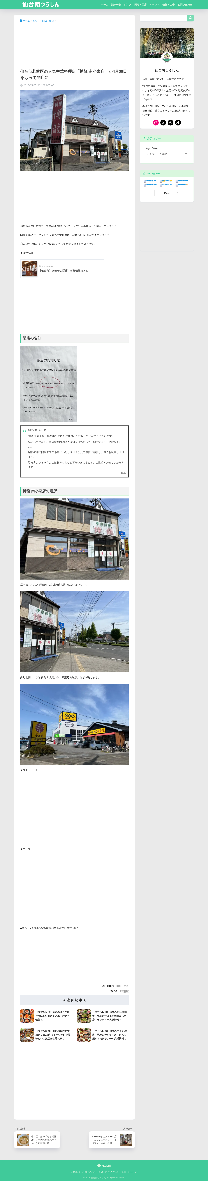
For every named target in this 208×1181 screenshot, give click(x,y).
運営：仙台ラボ (129, 1172)
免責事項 (75, 1172)
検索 (190, 18)
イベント (154, 4)
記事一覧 (116, 4)
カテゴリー (151, 148)
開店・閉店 (140, 4)
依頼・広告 (168, 4)
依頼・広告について (108, 1172)
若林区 (125, 991)
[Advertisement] (74, 44)
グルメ (127, 4)
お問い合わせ (185, 4)
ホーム (104, 4)
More (167, 193)
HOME (106, 1165)
